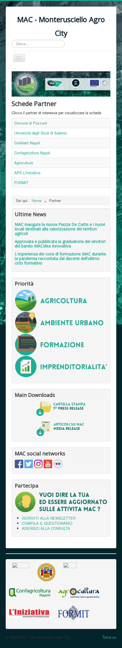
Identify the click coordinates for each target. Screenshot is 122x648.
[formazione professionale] (61, 344)
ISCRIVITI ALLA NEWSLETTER (48, 518)
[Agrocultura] (78, 592)
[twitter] (28, 463)
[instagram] (38, 463)
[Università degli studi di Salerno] (46, 571)
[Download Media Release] (61, 428)
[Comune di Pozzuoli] (21, 571)
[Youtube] (48, 463)
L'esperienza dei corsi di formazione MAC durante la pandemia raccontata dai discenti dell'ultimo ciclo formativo (60, 258)
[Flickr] (57, 463)
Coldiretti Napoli (27, 142)
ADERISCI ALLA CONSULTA (46, 528)
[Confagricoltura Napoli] (29, 592)
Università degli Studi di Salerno (40, 133)
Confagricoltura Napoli (32, 152)
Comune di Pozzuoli (30, 123)
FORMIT (21, 182)
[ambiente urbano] (61, 322)
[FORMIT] (73, 612)
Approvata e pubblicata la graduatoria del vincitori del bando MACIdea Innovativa (60, 244)
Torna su (109, 637)
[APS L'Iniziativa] (29, 612)
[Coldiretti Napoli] (70, 571)
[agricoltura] (61, 300)
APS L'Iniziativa (27, 172)
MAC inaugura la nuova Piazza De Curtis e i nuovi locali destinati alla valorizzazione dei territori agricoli (60, 229)
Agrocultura (23, 162)
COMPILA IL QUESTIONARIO (47, 523)
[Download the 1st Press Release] (61, 408)
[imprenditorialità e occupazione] (61, 366)
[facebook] (19, 463)
